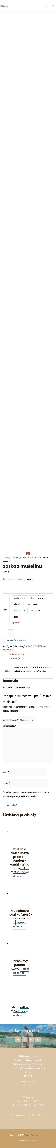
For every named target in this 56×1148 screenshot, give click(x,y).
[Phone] (38, 1039)
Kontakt (28, 1085)
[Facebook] (18, 1039)
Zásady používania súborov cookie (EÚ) (28, 1068)
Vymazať (15, 622)
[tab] (31, 654)
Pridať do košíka (16, 640)
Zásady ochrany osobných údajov (28, 1064)
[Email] (31, 1039)
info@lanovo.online (28, 1081)
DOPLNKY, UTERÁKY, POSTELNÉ (25, 557)
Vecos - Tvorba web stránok (35, 1135)
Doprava (28, 1072)
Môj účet (28, 1076)
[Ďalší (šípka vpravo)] (51, 574)
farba (5, 609)
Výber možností (18, 924)
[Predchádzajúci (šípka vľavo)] (5, 574)
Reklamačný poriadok (28, 1056)
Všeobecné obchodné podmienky (28, 1060)
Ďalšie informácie (16, 654)
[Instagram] (24, 1039)
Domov (6, 557)
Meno (6, 772)
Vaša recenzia (9, 726)
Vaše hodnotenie (10, 720)
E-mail (6, 783)
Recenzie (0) (14, 658)
